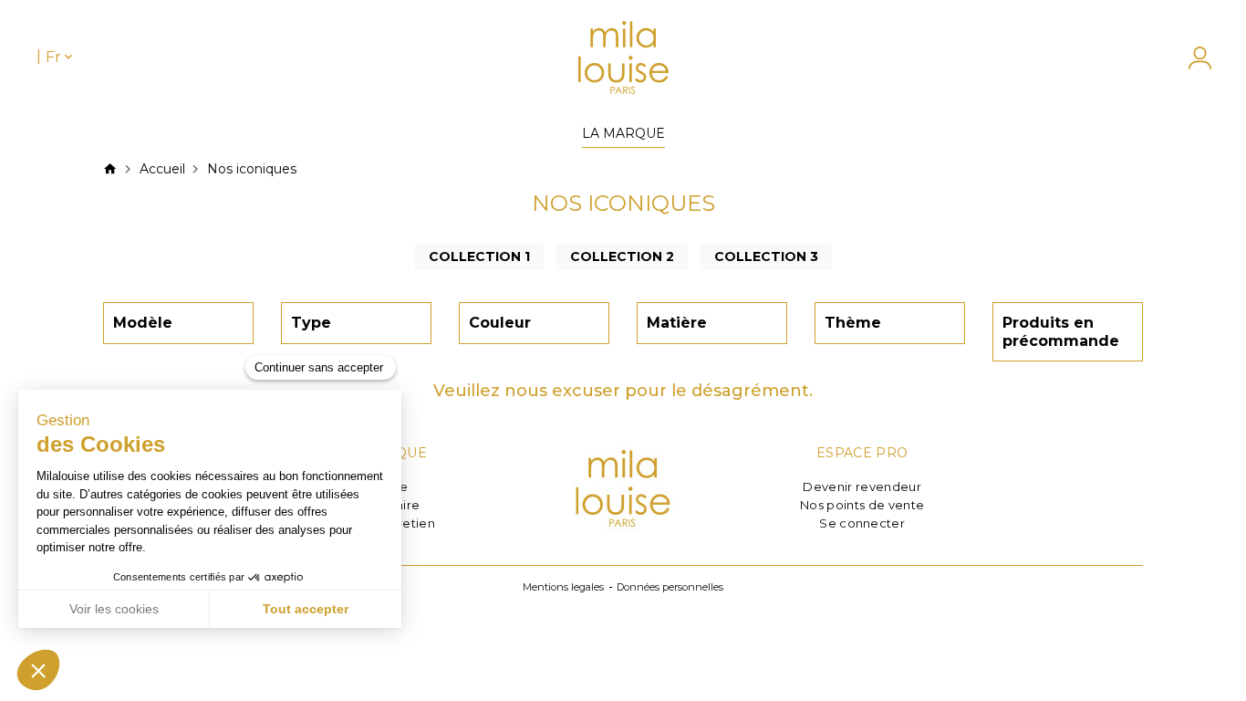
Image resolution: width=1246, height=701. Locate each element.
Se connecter (862, 523)
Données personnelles (670, 587)
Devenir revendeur (862, 486)
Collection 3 (766, 256)
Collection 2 (622, 256)
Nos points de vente (862, 504)
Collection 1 (479, 256)
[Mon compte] (1190, 58)
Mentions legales (563, 587)
